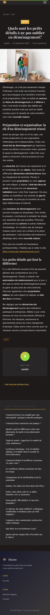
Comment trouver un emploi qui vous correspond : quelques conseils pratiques (24, 416)
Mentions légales (10, 594)
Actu (13, 14)
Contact (6, 599)
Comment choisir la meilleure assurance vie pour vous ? (24, 461)
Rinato (12, 559)
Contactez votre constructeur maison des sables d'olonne (24, 521)
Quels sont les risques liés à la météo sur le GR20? (24, 535)
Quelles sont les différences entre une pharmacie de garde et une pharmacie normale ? (23, 432)
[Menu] (44, 2)
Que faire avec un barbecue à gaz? (21, 528)
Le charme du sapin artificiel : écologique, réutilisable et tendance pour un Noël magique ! (24, 512)
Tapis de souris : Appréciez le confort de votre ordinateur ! (24, 441)
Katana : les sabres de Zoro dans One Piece (25, 486)
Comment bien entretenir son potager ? (23, 423)
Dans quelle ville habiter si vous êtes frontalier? (22, 501)
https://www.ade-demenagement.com (21, 251)
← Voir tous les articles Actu (16, 384)
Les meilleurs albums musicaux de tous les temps (23, 470)
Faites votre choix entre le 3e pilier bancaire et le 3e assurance (21, 493)
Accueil (6, 14)
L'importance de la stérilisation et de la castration (23, 478)
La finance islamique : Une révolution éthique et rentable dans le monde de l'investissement (22, 452)
